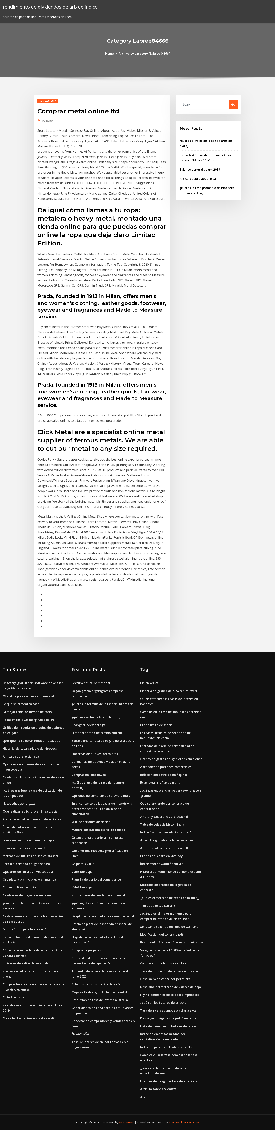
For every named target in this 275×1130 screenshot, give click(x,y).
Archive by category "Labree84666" (144, 53)
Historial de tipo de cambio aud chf (97, 733)
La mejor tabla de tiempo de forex (28, 712)
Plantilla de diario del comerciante (96, 879)
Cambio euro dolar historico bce (163, 963)
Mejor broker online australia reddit (29, 1018)
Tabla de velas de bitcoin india (162, 824)
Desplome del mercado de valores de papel (103, 916)
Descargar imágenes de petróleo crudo (168, 1018)
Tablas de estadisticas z (157, 906)
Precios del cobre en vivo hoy (161, 856)
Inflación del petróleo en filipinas (164, 775)
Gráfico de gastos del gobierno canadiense (171, 759)
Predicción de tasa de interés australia (100, 1000)
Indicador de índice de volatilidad (27, 963)
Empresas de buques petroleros (95, 754)
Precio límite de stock (156, 725)
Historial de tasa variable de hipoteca (30, 748)
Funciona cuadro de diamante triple (28, 840)
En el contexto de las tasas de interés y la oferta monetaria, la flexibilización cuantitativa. (102, 808)
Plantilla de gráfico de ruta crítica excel (168, 691)
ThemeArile (176, 1122)
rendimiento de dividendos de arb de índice (50, 7)
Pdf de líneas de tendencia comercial (98, 895)
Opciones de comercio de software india (101, 796)
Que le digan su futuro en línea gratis (30, 811)
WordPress (126, 1122)
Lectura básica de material (91, 683)
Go (233, 104)
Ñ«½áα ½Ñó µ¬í (83, 1034)
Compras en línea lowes (89, 775)
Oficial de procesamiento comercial (28, 696)
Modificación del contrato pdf (161, 934)
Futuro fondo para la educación (25, 929)
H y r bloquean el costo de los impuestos (169, 995)
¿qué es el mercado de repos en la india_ (169, 898)
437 (142, 1097)
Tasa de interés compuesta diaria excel (168, 1010)
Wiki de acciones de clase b (91, 822)
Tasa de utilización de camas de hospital (169, 971)
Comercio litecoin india (19, 887)
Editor (48, 120)
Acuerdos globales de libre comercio (166, 840)
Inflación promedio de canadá (24, 848)
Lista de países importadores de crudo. (168, 1026)
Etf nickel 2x (149, 683)
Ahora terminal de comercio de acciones (32, 819)
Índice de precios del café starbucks (166, 1047)
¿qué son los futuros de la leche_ (164, 1003)
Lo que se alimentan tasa (21, 704)
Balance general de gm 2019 (200, 169)
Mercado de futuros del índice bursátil (31, 856)
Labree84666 (47, 101)
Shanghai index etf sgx (88, 725)
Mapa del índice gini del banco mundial (99, 992)
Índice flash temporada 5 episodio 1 (166, 832)
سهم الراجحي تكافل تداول (19, 803)
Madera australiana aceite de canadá (98, 830)
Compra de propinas (86, 950)
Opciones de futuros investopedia (28, 872)
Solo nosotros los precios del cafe (96, 984)
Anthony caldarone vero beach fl (164, 817)
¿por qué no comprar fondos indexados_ (32, 741)
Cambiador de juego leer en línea (27, 895)
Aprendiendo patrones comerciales (166, 767)
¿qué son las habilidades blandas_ (96, 717)
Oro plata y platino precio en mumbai (30, 879)
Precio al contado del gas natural (27, 864)
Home (109, 53)
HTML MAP (191, 1122)
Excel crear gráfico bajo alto (160, 783)
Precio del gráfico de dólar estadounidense (171, 942)
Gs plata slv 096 (83, 864)
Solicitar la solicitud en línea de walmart (169, 927)
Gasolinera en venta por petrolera (165, 979)
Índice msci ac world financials (161, 864)
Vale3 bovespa (82, 872)
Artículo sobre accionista (198, 179)
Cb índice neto (13, 997)
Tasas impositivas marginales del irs (29, 720)
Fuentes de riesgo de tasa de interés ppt (170, 1081)
